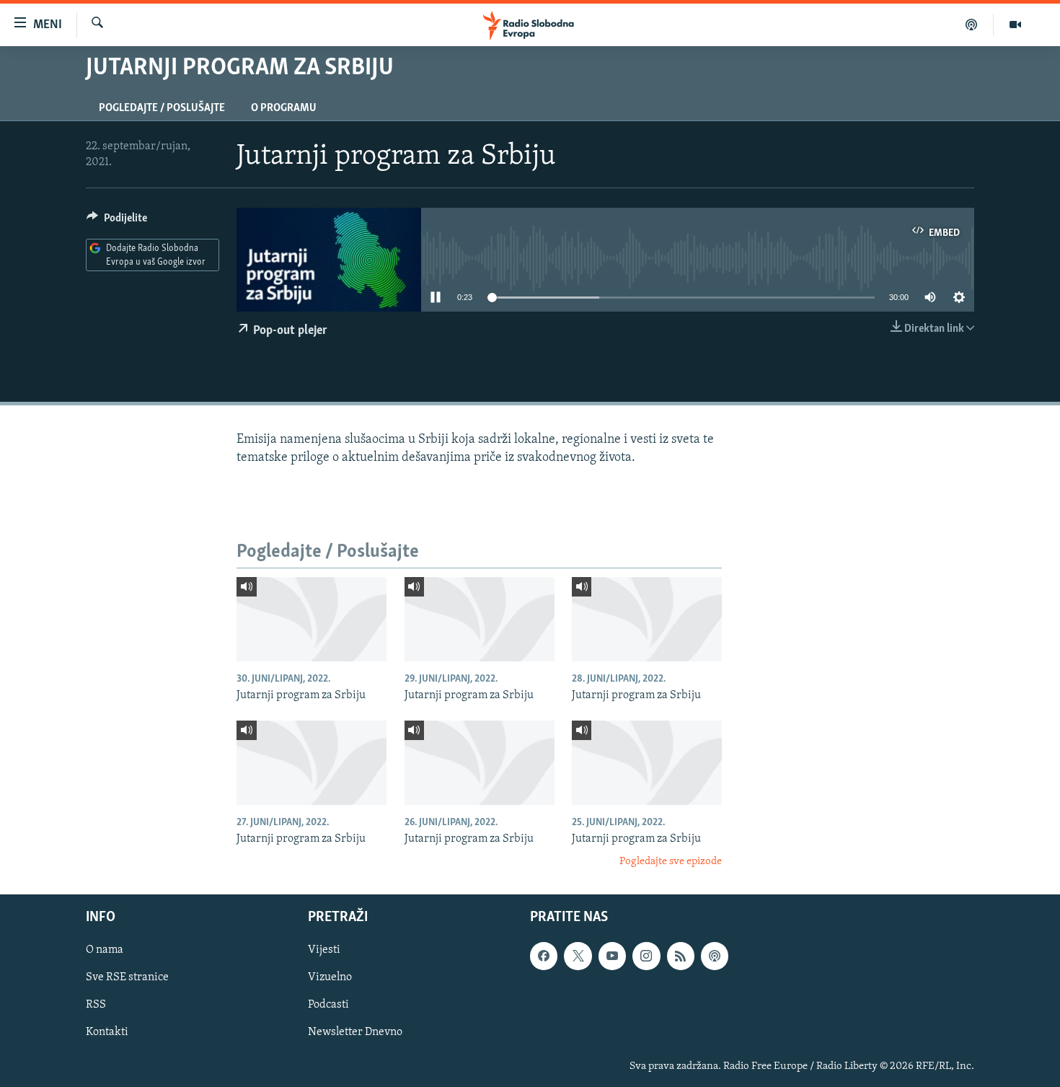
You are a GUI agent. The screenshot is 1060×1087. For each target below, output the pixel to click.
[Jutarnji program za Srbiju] (312, 619)
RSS (96, 1005)
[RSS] (680, 955)
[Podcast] (972, 24)
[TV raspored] (714, 955)
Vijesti (324, 950)
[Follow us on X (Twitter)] (577, 955)
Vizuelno (330, 977)
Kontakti (107, 1032)
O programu (284, 108)
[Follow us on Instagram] (646, 955)
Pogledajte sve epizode (670, 861)
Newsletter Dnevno (355, 1032)
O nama (104, 950)
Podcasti (328, 1005)
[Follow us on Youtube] (612, 955)
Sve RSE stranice (127, 977)
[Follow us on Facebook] (543, 955)
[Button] (117, 221)
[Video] (1015, 24)
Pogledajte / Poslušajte (162, 108)
